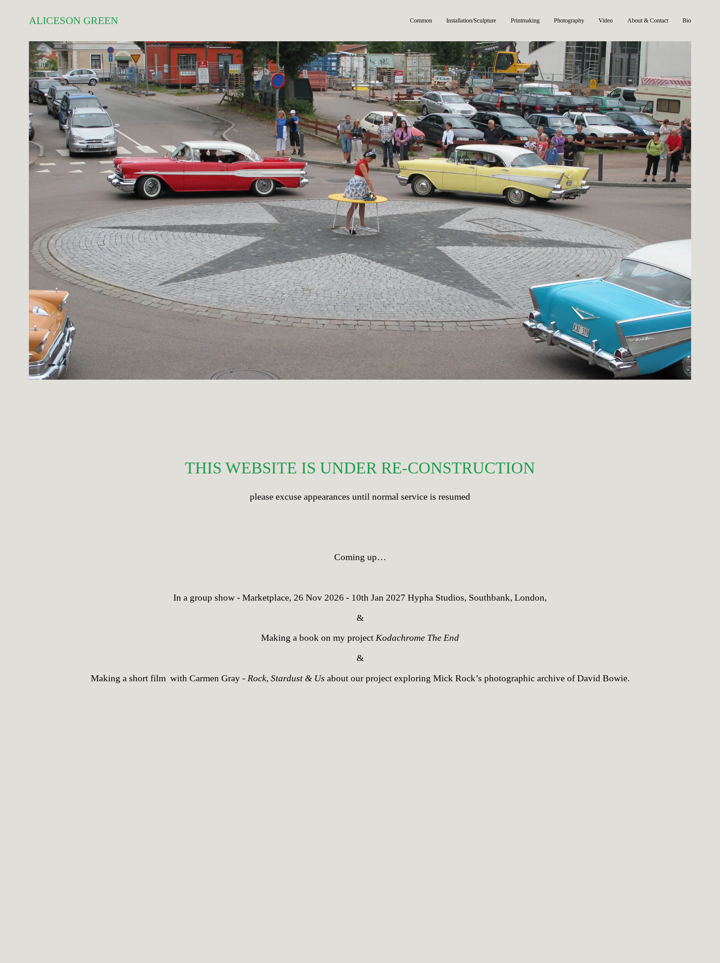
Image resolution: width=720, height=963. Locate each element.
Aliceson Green (73, 20)
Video (605, 20)
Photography (569, 20)
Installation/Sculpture (471, 20)
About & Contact (647, 20)
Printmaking (525, 20)
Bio (686, 20)
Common (421, 20)
